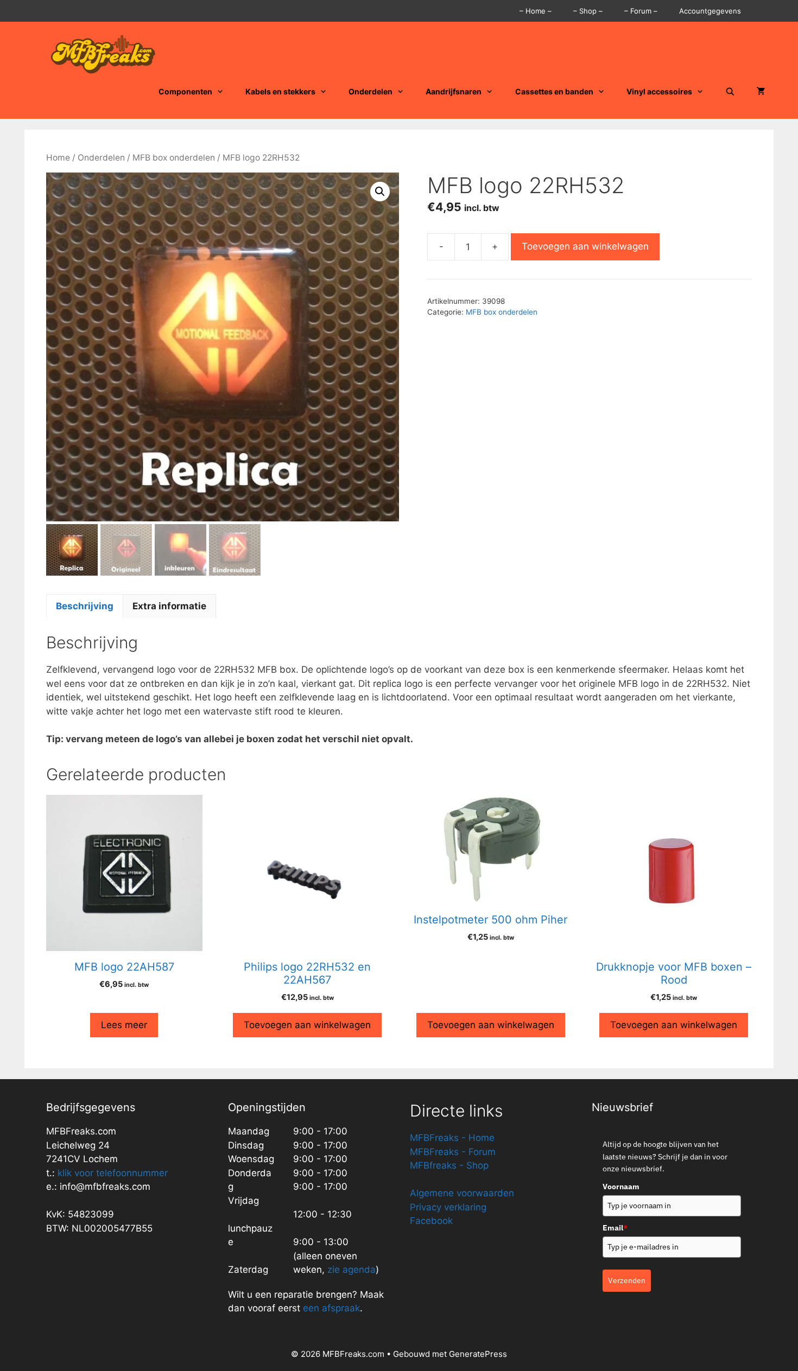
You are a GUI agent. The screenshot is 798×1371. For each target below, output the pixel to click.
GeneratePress (478, 1354)
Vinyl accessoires (659, 91)
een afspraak (330, 1308)
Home (58, 157)
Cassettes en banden (554, 91)
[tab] (84, 606)
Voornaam (621, 1186)
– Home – (536, 11)
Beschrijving (84, 606)
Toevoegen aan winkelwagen (585, 246)
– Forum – (640, 11)
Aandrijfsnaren (454, 91)
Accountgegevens (710, 11)
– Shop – (588, 11)
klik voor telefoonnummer (113, 1173)
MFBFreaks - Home (452, 1137)
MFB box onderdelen (173, 157)
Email (615, 1228)
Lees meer (124, 1024)
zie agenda (351, 1269)
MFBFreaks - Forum (453, 1151)
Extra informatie (169, 606)
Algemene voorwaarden (462, 1193)
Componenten (185, 91)
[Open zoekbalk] (730, 91)
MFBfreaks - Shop (449, 1165)
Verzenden (626, 1280)
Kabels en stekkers (280, 91)
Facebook (431, 1220)
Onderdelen (370, 91)
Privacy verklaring (448, 1207)
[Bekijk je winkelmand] (761, 91)
